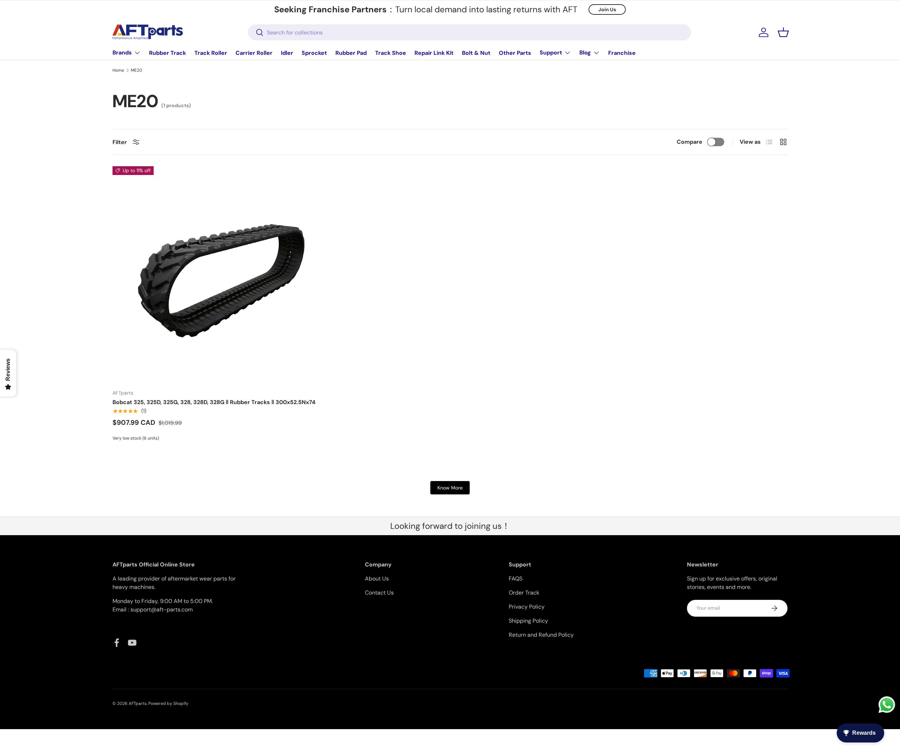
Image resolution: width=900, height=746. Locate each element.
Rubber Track (167, 53)
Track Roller (210, 53)
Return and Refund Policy (541, 634)
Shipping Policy (528, 620)
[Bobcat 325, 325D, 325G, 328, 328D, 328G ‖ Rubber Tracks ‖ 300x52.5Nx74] (221, 275)
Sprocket (314, 53)
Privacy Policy (527, 606)
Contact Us (379, 592)
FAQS (515, 578)
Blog (585, 52)
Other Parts (515, 53)
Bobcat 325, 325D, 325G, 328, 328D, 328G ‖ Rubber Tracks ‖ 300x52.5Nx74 (213, 402)
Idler (287, 53)
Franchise (622, 53)
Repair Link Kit (434, 53)
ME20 (136, 70)
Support (551, 52)
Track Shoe (390, 53)
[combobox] (469, 32)
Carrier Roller (254, 53)
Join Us (607, 9)
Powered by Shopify (168, 703)
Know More (450, 488)
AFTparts (138, 703)
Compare (689, 141)
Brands (122, 52)
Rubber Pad (351, 53)
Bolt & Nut (476, 53)
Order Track (524, 592)
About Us (377, 578)
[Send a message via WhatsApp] (886, 704)
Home (118, 70)
